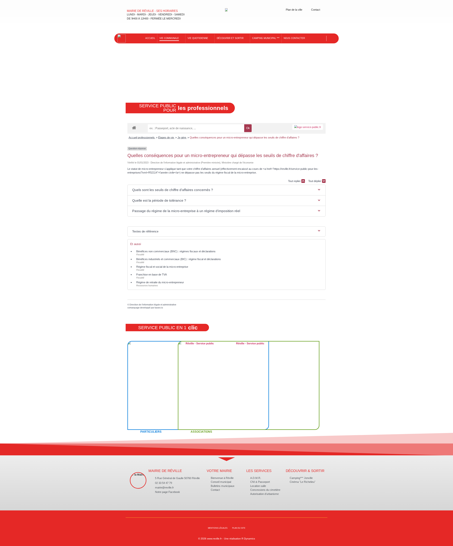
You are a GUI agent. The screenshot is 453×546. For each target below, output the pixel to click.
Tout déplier (315, 181)
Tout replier (294, 181)
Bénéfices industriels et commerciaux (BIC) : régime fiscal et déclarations (178, 259)
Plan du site (238, 528)
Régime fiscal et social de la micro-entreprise (162, 266)
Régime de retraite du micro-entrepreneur (160, 282)
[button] (226, 190)
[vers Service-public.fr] (307, 127)
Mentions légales (217, 528)
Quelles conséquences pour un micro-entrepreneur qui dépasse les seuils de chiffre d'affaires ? (244, 137)
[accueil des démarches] (134, 127)
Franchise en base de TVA (151, 274)
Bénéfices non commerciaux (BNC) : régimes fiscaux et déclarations (176, 251)
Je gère (182, 137)
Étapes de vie (166, 137)
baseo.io (159, 307)
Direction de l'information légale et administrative (153, 304)
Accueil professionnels (142, 137)
